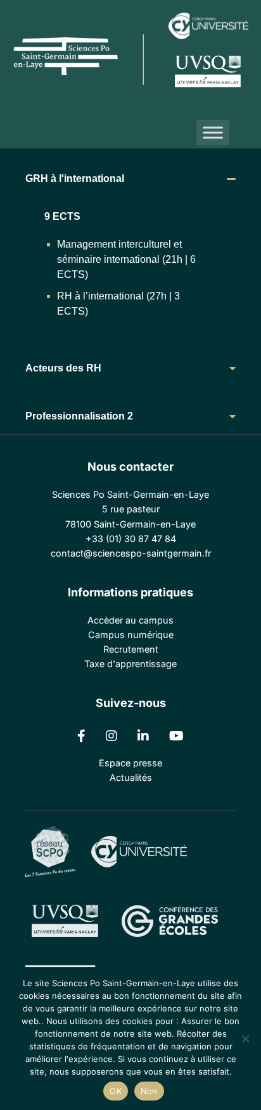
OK (116, 1091)
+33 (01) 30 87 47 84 (131, 538)
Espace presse (130, 762)
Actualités (131, 777)
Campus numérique (131, 634)
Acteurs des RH (63, 368)
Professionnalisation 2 (79, 416)
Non (149, 1091)
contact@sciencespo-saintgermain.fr (131, 553)
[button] (130, 178)
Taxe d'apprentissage (130, 663)
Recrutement (130, 649)
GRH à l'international (74, 178)
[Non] (245, 1038)
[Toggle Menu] (213, 132)
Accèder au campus (130, 620)
